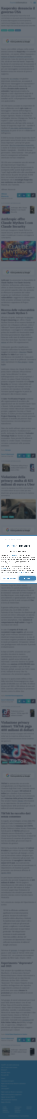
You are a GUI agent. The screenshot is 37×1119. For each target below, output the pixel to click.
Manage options (9, 578)
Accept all (27, 578)
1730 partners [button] (13, 555)
